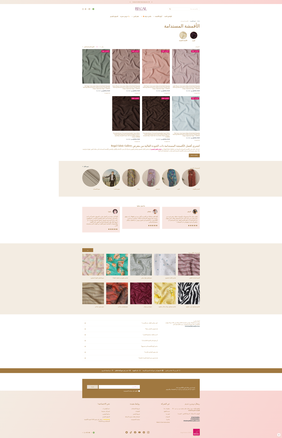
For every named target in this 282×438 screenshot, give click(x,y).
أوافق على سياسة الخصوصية (131, 391)
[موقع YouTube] (139, 432)
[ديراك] (131, 178)
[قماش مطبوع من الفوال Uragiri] (117, 264)
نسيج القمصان (96, 189)
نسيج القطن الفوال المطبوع (97, 278)
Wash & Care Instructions (163, 422)
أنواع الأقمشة (158, 16)
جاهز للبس (136, 16)
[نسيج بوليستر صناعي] (117, 293)
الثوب (178, 189)
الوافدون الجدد (168, 16)
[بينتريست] (144, 432)
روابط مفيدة (135, 403)
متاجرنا (168, 419)
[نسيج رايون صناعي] (93, 293)
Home (198, 21)
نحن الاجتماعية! (103, 403)
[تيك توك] (131, 432)
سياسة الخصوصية (135, 419)
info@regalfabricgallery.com (192, 326)
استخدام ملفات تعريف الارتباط (132, 417)
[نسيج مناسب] (111, 178)
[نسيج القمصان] (91, 178)
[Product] (186, 66)
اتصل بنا (168, 414)
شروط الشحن (136, 414)
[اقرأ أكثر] (88, 9)
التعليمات (137, 411)
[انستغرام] (148, 432)
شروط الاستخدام (136, 408)
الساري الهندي (196, 189)
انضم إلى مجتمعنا (105, 411)
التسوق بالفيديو (114, 16)
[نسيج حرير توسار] (141, 293)
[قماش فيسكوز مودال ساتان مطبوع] (165, 293)
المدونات (168, 417)
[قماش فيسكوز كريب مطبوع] (189, 293)
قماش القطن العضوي (156, 149)
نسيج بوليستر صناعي (123, 307)
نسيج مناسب (117, 189)
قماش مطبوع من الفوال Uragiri (120, 278)
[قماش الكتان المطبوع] (165, 264)
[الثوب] (171, 178)
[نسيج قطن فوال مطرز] (141, 264)
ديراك (138, 189)
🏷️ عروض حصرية (125, 16)
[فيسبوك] (135, 432)
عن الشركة (165, 403)
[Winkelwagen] (83, 9)
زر (87, 250)
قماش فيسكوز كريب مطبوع (193, 307)
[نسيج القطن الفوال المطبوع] (93, 264)
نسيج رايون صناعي (99, 307)
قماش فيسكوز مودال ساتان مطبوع (167, 307)
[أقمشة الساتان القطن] (189, 264)
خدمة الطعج (167, 411)
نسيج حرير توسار (148, 307)
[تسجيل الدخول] (85, 9)
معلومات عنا (167, 408)
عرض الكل (86, 166)
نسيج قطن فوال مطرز (146, 278)
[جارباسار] (151, 178)
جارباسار (158, 189)
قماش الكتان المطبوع (170, 278)
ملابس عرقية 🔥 (147, 16)
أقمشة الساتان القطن (194, 278)
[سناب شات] (127, 432)
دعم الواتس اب (106, 408)
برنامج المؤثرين (106, 414)
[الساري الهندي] (191, 178)
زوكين (170, 9)
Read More (194, 155)
